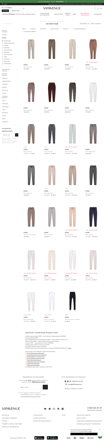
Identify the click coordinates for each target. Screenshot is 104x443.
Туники (4, 35)
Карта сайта (81, 418)
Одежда (23, 14)
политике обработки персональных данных (9, 142)
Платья (4, 93)
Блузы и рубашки (5, 31)
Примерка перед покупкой (12, 424)
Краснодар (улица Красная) (33, 365)
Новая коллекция (80, 29)
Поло (3, 100)
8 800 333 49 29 (90, 4)
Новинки (5, 14)
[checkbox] (8, 41)
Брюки (4, 38)
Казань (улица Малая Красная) (34, 360)
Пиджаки (5, 90)
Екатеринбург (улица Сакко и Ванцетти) (36, 362)
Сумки (33, 14)
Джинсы (4, 78)
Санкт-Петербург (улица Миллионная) (35, 358)
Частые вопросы (39, 418)
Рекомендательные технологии (89, 424)
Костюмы (5, 84)
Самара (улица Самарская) (33, 363)
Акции (96, 14)
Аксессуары (58, 14)
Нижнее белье (68, 14)
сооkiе (90, 431)
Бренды (11, 14)
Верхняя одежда (4, 74)
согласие (8, 138)
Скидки (17, 14)
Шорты (4, 115)
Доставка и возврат (9, 418)
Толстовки (5, 106)
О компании (38, 415)
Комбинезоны (6, 81)
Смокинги (5, 121)
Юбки (3, 118)
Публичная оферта (84, 415)
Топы (3, 109)
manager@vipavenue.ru (75, 384)
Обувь (28, 14)
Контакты (5, 415)
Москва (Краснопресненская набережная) (36, 355)
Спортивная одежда (6, 70)
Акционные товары (30, 31)
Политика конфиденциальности (89, 421)
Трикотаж (5, 103)
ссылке (69, 348)
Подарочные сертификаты (44, 14)
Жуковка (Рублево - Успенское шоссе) (36, 356)
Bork (74, 14)
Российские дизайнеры (85, 14)
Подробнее (59, 1)
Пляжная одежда (5, 97)
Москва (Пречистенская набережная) (35, 353)
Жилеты (4, 87)
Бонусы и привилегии (10, 427)
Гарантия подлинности (42, 421)
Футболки (5, 112)
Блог (100, 14)
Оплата (4, 421)
